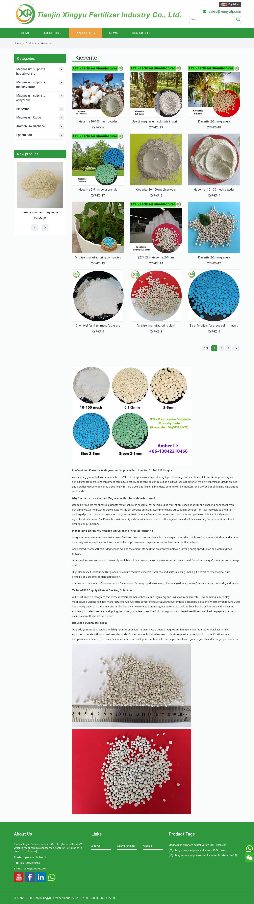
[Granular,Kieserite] (214, 295)
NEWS (113, 33)
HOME (25, 33)
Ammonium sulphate (30, 126)
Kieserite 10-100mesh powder (98, 121)
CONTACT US (141, 33)
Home (17, 43)
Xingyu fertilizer (126, 845)
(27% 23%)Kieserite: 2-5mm (156, 257)
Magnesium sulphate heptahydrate (30, 71)
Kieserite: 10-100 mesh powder (156, 189)
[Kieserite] (156, 91)
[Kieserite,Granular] (98, 159)
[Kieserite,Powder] (98, 91)
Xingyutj (96, 845)
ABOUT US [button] (52, 33)
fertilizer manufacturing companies (98, 257)
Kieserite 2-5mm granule (214, 121)
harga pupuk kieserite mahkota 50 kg (42, 166)
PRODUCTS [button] (84, 33)
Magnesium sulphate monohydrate (30, 84)
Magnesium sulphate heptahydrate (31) (191, 844)
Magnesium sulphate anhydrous (30, 98)
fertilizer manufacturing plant (156, 325)
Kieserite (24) (229, 855)
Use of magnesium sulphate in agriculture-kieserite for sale (170, 121)
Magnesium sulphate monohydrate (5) (197, 855)
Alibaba (147, 845)
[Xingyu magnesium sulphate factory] (18, 877)
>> (236, 348)
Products (31, 43)
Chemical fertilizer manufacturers (98, 325)
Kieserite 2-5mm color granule (98, 189)
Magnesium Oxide (28, 117)
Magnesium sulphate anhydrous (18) (196, 850)
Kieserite (22, 109)
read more (30, 851)
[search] (238, 19)
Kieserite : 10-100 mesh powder (214, 189)
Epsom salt (24, 135)
